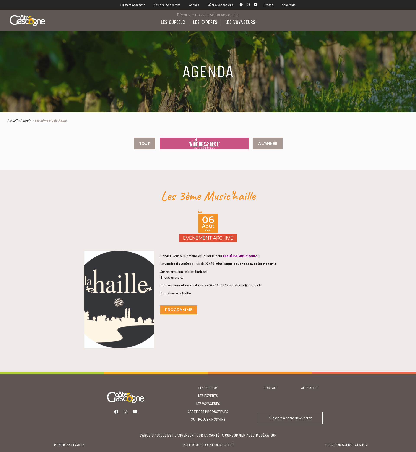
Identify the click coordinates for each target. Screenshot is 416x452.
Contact (270, 388)
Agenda (26, 120)
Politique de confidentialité (208, 444)
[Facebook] (116, 412)
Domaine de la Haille (175, 293)
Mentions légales (69, 444)
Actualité (309, 388)
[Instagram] (126, 412)
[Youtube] (135, 412)
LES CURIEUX (208, 388)
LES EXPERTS (208, 395)
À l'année (267, 144)
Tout (144, 144)
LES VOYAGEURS (208, 403)
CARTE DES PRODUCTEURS (208, 411)
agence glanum (355, 444)
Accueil (13, 120)
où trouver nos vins (208, 419)
